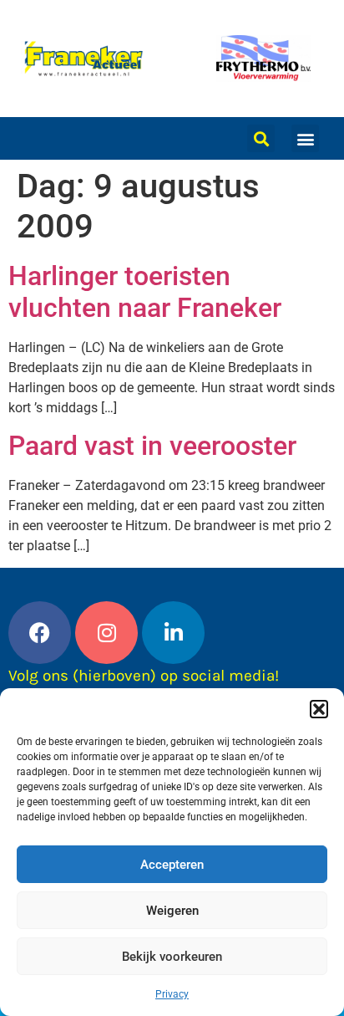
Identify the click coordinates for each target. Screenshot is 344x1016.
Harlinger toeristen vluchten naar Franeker (144, 292)
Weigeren (172, 910)
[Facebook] (39, 632)
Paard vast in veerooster (152, 446)
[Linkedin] (173, 632)
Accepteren (172, 864)
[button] (319, 709)
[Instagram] (106, 632)
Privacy (172, 994)
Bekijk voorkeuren (172, 956)
